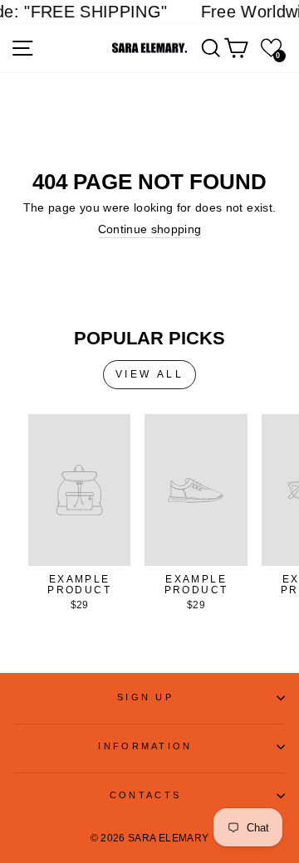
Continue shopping (150, 229)
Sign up (145, 697)
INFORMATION (145, 746)
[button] (271, 47)
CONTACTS (146, 795)
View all (149, 374)
